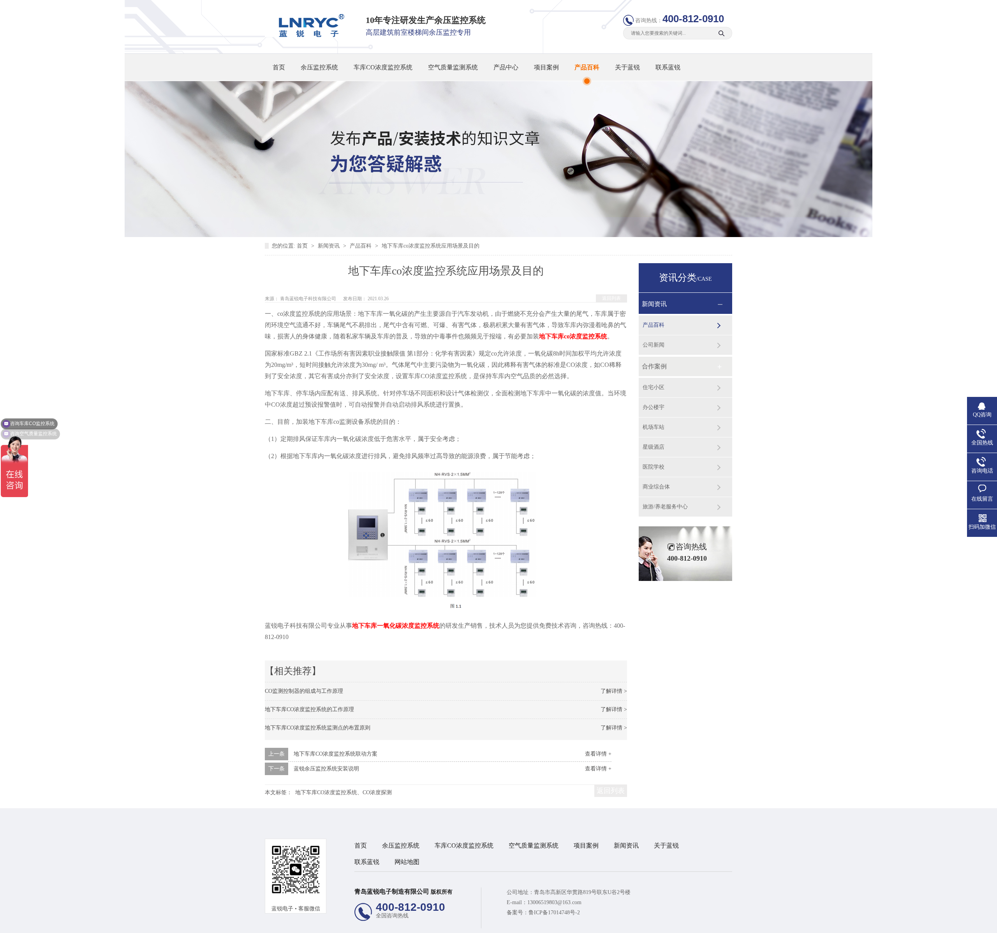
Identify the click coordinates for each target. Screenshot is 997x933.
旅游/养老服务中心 (665, 507)
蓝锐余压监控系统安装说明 (326, 769)
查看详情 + (598, 754)
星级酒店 (653, 447)
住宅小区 (653, 387)
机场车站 (653, 427)
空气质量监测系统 (453, 67)
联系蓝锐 (667, 67)
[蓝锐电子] (309, 35)
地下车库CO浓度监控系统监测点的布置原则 (317, 728)
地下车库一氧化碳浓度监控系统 (395, 625)
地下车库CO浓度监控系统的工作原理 (309, 709)
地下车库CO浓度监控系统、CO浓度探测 (343, 792)
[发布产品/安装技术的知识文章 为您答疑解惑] (498, 235)
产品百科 (586, 67)
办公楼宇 (653, 407)
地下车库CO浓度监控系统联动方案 (335, 754)
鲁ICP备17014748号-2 (554, 912)
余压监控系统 (319, 67)
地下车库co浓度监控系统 (573, 336)
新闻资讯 (329, 246)
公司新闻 (653, 345)
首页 (279, 67)
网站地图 (407, 862)
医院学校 (653, 467)
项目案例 (546, 67)
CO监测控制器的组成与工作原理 (304, 691)
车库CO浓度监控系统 (383, 67)
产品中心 (505, 67)
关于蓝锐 (627, 67)
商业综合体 (656, 487)
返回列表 (611, 298)
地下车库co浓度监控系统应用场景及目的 (430, 246)
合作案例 (654, 366)
